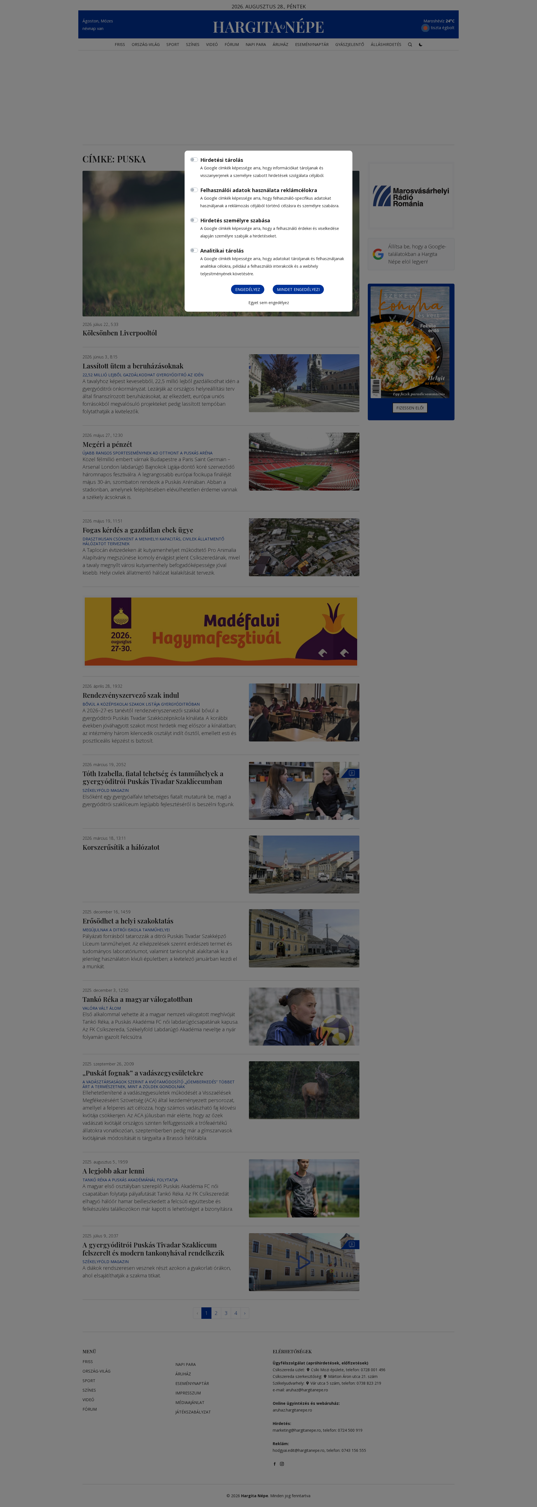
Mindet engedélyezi (298, 289)
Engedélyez (247, 289)
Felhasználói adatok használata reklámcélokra (258, 190)
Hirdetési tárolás (221, 160)
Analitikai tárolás (222, 250)
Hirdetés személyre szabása (235, 220)
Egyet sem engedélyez (268, 302)
